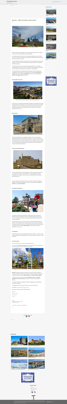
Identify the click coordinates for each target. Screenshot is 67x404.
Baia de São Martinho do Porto (31, 357)
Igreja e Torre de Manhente (14, 345)
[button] (12, 22)
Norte (20, 305)
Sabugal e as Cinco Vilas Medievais (15, 357)
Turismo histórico (24, 305)
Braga (18, 305)
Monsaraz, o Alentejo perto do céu (50, 32)
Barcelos (15, 305)
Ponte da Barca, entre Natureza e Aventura (33, 369)
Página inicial (32, 390)
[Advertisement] (28, 11)
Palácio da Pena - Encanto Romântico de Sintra (33, 345)
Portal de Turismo (12, 1)
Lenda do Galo (19, 226)
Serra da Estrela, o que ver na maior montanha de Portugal (18, 369)
